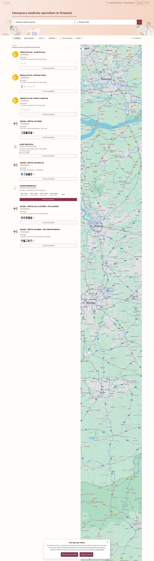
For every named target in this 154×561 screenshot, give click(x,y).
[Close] (107, 542)
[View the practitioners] (48, 63)
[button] (83, 305)
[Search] (139, 22)
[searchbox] (43, 22)
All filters (17, 38)
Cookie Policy (100, 550)
